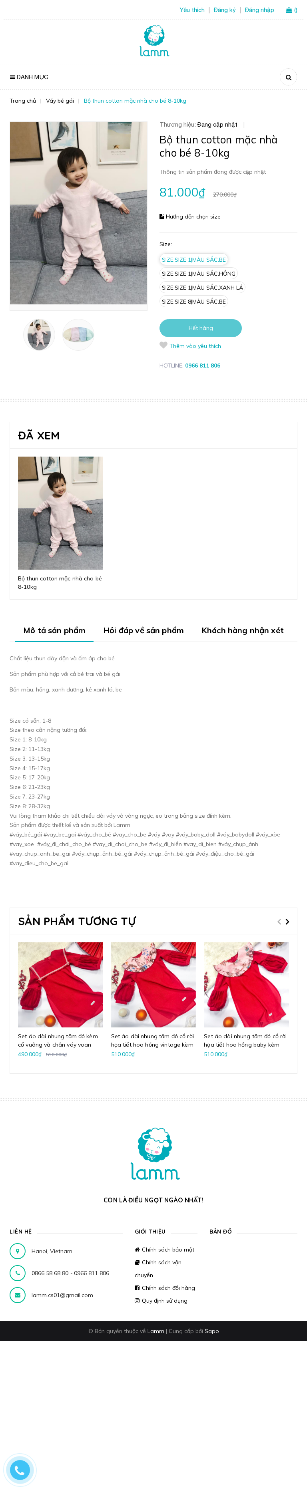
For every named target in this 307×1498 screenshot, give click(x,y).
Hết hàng (201, 328)
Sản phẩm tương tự (77, 921)
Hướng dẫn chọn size (192, 216)
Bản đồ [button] (220, 1231)
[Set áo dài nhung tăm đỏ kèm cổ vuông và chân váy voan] (60, 984)
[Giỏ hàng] (290, 10)
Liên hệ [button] (21, 1231)
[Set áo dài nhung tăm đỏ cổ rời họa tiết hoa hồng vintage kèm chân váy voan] (153, 984)
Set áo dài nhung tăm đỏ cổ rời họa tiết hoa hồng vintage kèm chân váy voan (152, 1045)
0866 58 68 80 (51, 1273)
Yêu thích (192, 9)
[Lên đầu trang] (285, 1478)
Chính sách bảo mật (168, 1249)
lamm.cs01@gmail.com (62, 1295)
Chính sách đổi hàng (168, 1287)
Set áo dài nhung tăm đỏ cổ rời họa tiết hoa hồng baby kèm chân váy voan (245, 1045)
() (295, 9)
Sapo (212, 1331)
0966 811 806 (202, 365)
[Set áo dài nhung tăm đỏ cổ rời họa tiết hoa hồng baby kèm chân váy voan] (246, 984)
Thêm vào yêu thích (195, 346)
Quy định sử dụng (164, 1300)
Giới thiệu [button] (150, 1231)
